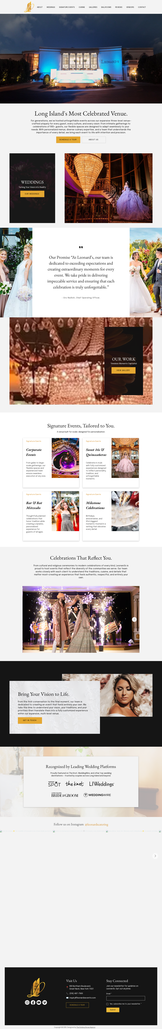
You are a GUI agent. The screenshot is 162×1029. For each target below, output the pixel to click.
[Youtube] (39, 1002)
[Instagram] (27, 1002)
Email (109, 994)
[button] (82, 7)
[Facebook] (33, 1002)
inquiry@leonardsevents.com (82, 998)
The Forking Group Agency (85, 1027)
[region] (51, 463)
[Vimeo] (44, 1002)
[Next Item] (134, 619)
